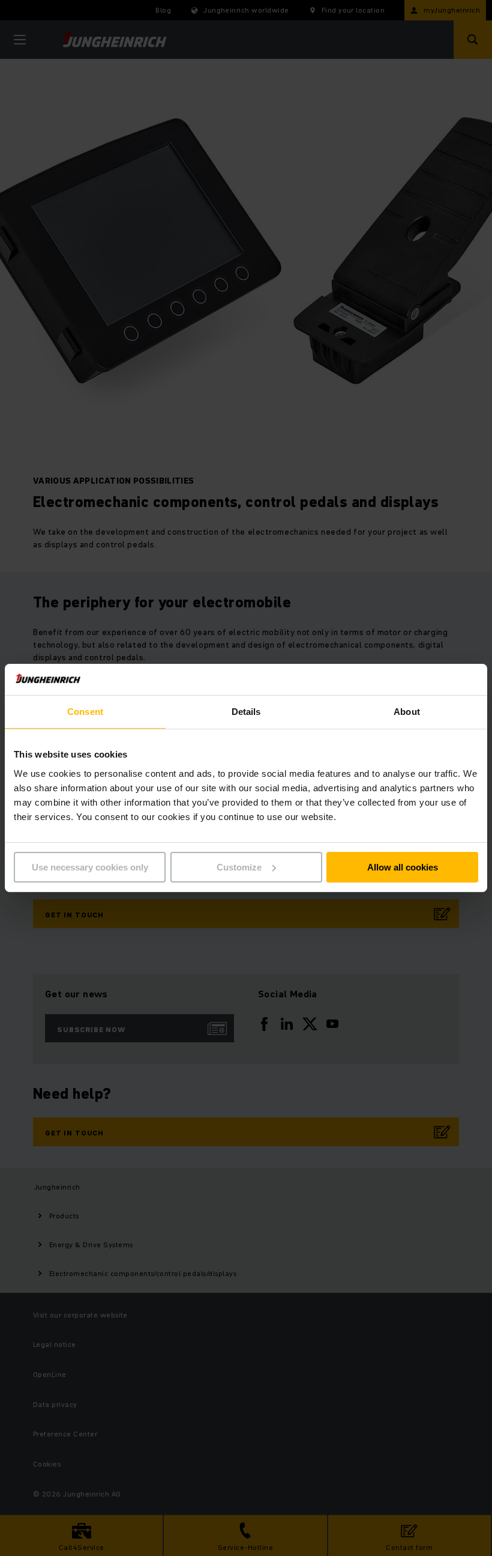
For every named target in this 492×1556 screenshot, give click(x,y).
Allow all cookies (402, 867)
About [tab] (407, 712)
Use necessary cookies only (90, 867)
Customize (239, 867)
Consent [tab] (85, 712)
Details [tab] (246, 712)
